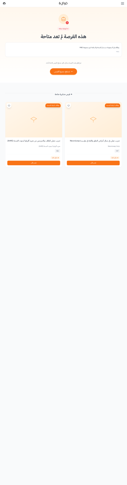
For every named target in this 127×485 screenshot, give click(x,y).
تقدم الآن (93, 163)
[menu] (122, 3)
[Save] (68, 105)
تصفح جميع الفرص (62, 71)
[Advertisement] (63, 479)
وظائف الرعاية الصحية (112, 105)
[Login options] (4, 3)
